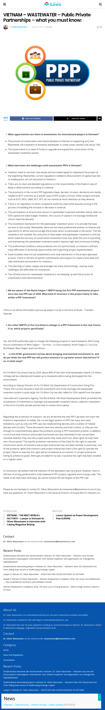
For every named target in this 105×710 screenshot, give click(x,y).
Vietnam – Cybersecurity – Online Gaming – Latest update (33, 704)
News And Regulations (13, 655)
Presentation (9, 660)
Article (49, 27)
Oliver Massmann (19, 27)
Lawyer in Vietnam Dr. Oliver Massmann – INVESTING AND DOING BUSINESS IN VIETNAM (43, 574)
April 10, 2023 (37, 27)
